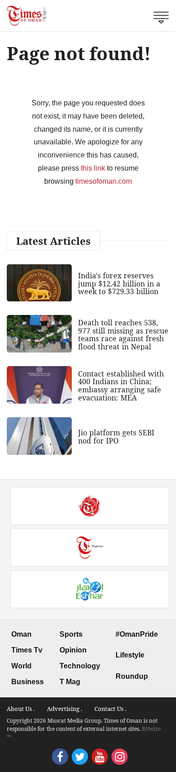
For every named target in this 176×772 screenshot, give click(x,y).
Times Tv (26, 650)
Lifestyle (130, 655)
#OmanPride (137, 634)
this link (93, 168)
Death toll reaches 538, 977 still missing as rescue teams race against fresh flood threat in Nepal (123, 335)
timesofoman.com (103, 181)
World (21, 666)
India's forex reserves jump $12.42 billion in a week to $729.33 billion (119, 283)
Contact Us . (110, 709)
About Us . (21, 709)
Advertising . (64, 709)
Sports (71, 634)
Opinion (73, 650)
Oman (21, 634)
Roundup (132, 676)
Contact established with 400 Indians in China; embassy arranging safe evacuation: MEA (121, 386)
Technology (80, 666)
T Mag (70, 682)
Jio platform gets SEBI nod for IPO (116, 437)
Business (27, 682)
